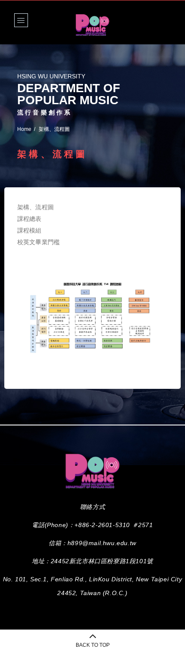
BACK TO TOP (93, 645)
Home (24, 129)
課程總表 (29, 218)
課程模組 (29, 230)
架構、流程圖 (35, 207)
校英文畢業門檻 (38, 242)
